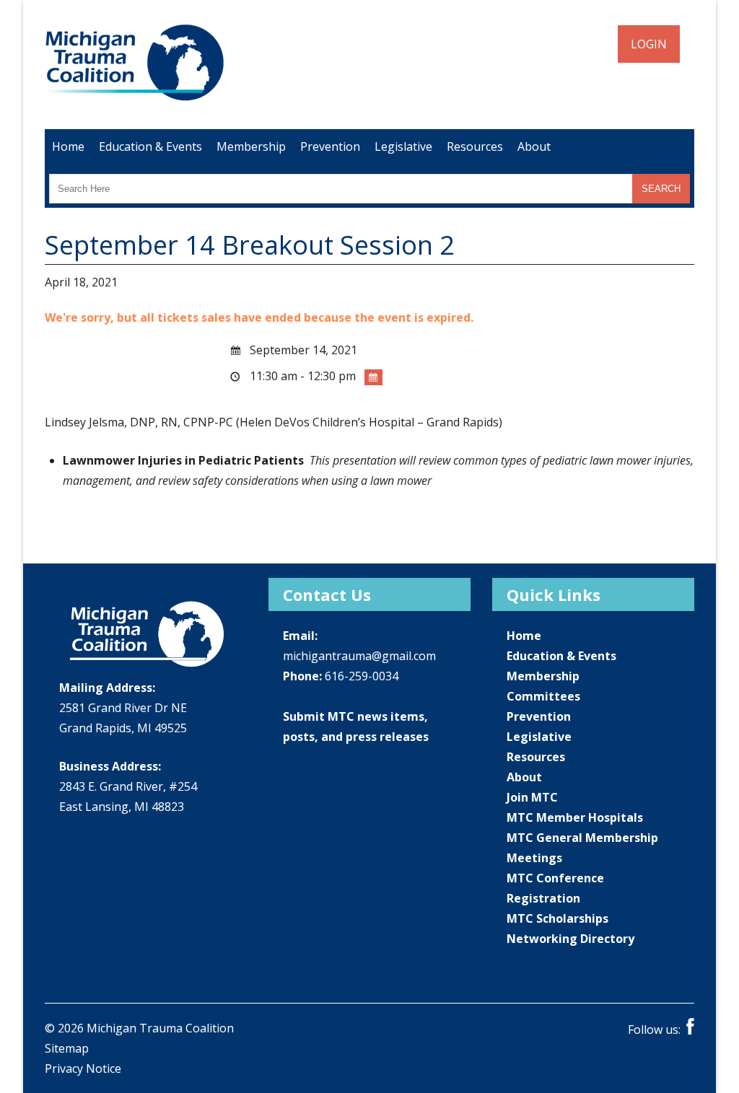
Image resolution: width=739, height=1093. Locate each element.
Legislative (403, 146)
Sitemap (67, 1048)
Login (649, 44)
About (534, 146)
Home (68, 146)
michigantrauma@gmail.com (359, 656)
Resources (475, 146)
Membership (251, 146)
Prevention (330, 146)
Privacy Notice (83, 1068)
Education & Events (150, 146)
